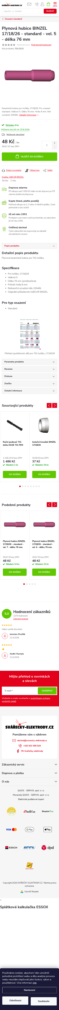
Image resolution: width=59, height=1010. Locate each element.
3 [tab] (25, 486)
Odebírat (47, 690)
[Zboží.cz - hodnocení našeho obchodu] (29, 811)
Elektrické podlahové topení (31, 799)
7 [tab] (36, 486)
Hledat (50, 11)
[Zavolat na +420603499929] (37, 4)
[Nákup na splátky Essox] (11, 847)
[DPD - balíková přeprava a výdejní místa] (47, 847)
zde (34, 983)
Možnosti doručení (15, 134)
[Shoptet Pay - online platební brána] (47, 811)
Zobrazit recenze (20, 619)
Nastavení (29, 990)
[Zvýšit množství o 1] (54, 143)
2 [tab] (22, 486)
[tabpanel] (14, 447)
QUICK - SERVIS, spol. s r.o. (31, 790)
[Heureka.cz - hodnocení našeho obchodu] (11, 811)
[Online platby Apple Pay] (47, 829)
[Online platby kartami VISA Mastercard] (11, 829)
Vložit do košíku (32, 156)
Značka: (13, 177)
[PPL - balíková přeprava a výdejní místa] (29, 847)
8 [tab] (39, 486)
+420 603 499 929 (32, 745)
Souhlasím (43, 1001)
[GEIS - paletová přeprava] (29, 865)
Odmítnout (15, 1000)
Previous (49, 405)
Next (54, 405)
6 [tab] (33, 486)
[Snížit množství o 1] (54, 147)
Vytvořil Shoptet (31, 891)
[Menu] (55, 4)
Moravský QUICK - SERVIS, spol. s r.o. (31, 794)
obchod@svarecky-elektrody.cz (32, 740)
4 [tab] (28, 486)
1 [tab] (20, 486)
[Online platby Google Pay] (29, 829)
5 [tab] (31, 486)
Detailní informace (27, 115)
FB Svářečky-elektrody (32, 751)
